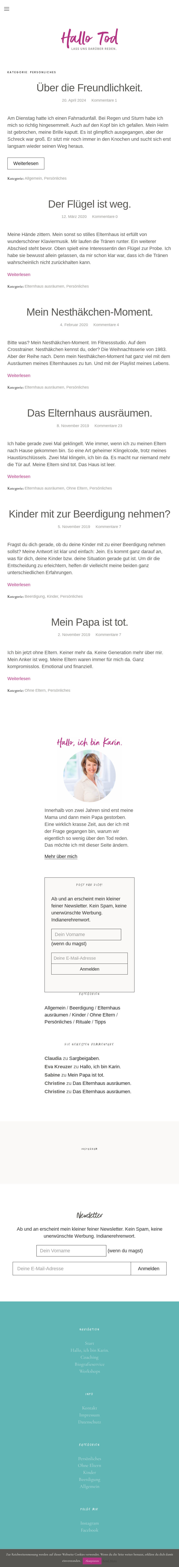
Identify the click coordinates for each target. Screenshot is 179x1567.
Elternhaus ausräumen (44, 286)
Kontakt (89, 1408)
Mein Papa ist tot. (89, 622)
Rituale (83, 1022)
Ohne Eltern (76, 488)
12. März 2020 (74, 216)
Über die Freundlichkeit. (89, 88)
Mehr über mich (61, 856)
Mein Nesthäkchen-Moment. (89, 312)
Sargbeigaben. (84, 1058)
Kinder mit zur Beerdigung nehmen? (89, 514)
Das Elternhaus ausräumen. (89, 413)
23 (108, 426)
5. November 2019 (74, 527)
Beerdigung (35, 596)
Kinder (52, 596)
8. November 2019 (73, 426)
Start (89, 1343)
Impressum (89, 1415)
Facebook (89, 1530)
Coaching (89, 1357)
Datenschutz (89, 1422)
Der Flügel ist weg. (89, 204)
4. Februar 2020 (74, 325)
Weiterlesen (25, 163)
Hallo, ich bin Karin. (100, 1066)
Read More (109, 1561)
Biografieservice (90, 1364)
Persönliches (55, 178)
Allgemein (33, 178)
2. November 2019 (74, 634)
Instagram (89, 1523)
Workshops (89, 1371)
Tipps (100, 1022)
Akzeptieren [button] (92, 1561)
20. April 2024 (74, 100)
